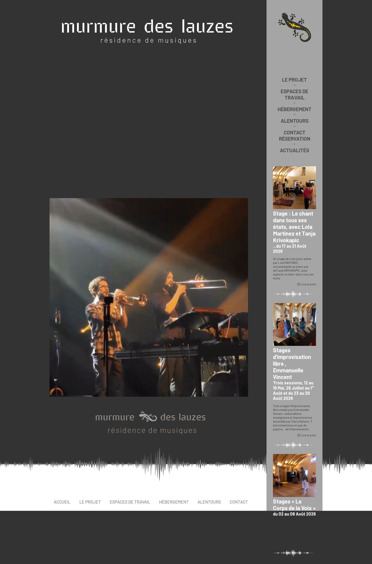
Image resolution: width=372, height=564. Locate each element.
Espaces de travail (294, 94)
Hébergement (295, 109)
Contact (239, 501)
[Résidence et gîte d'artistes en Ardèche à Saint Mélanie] (294, 27)
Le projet (294, 79)
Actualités (294, 150)
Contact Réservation (294, 135)
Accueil (62, 501)
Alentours (294, 121)
